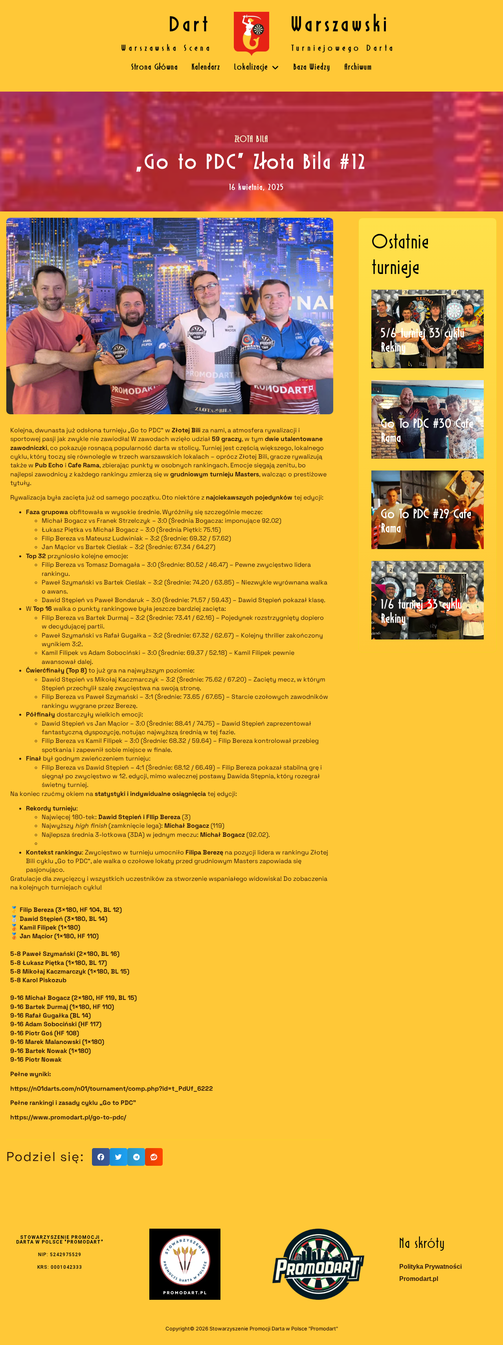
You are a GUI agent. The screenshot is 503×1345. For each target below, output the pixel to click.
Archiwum (358, 68)
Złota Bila (251, 140)
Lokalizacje (251, 68)
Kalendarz (206, 68)
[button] (101, 1157)
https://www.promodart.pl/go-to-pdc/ (68, 1117)
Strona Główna (154, 68)
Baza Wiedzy (312, 68)
